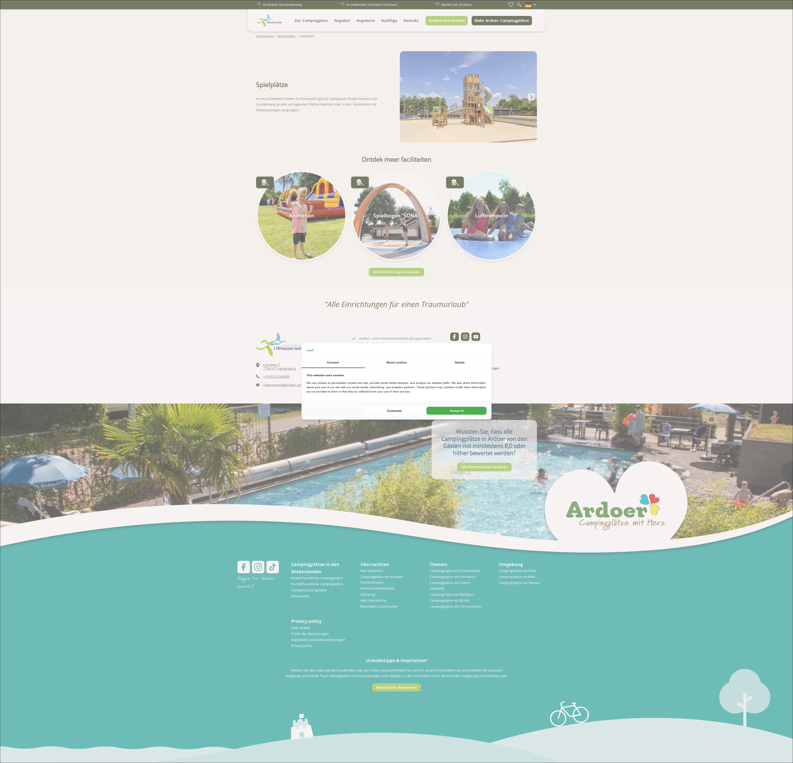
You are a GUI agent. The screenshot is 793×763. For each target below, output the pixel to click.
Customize (394, 410)
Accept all (457, 410)
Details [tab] (460, 362)
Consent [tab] (333, 362)
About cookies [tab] (396, 362)
